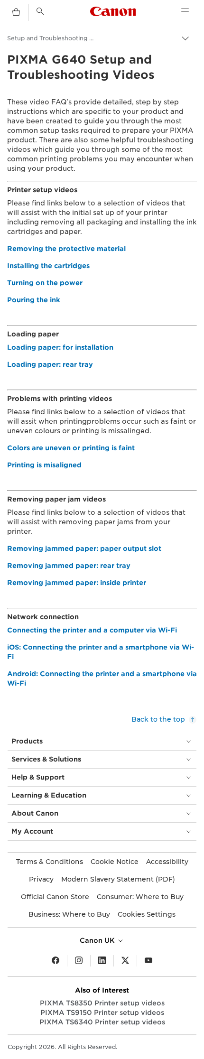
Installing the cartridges (48, 265)
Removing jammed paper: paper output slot (84, 548)
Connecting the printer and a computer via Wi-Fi (92, 630)
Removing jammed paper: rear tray (68, 565)
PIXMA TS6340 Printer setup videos (102, 1022)
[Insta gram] (78, 961)
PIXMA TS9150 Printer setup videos (102, 1012)
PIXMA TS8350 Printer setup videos (102, 1003)
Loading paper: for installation (60, 347)
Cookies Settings (147, 914)
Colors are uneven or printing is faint (71, 448)
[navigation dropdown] (185, 11)
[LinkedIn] (102, 961)
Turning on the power (45, 283)
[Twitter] (125, 961)
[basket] (16, 12)
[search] (40, 11)
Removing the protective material (66, 248)
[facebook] (55, 961)
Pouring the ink (33, 300)
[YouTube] (148, 961)
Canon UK (98, 940)
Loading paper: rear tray (50, 364)
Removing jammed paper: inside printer (76, 582)
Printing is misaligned (44, 465)
